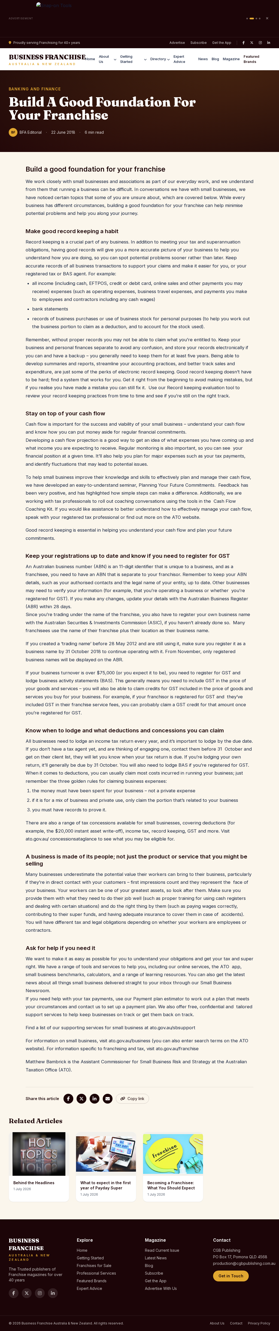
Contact (236, 1323)
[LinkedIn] (268, 43)
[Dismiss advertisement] (267, 18)
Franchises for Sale (94, 1265)
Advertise (177, 43)
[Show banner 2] (252, 18)
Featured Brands (251, 59)
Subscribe (198, 43)
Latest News (156, 1258)
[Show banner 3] (256, 18)
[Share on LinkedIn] (94, 1099)
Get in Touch (231, 1276)
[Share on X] (81, 1099)
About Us (104, 59)
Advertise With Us (161, 1288)
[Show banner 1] (247, 18)
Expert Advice (179, 59)
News (203, 59)
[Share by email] (108, 1099)
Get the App (221, 43)
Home (90, 59)
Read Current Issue (162, 1250)
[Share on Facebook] (68, 1099)
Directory (158, 59)
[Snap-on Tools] (139, 18)
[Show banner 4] (259, 18)
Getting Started (126, 59)
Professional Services (96, 1273)
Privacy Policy (259, 1323)
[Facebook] (243, 43)
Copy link (136, 1098)
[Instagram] (260, 43)
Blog (215, 59)
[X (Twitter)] (251, 43)
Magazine (231, 59)
